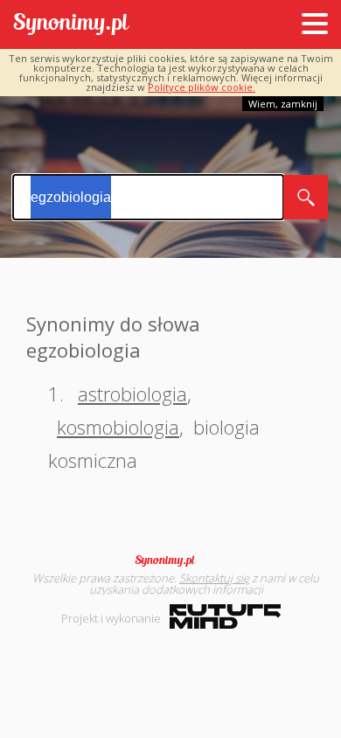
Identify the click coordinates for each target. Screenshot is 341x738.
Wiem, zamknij (282, 103)
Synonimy (170, 560)
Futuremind (225, 616)
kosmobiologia (118, 427)
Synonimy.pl (71, 25)
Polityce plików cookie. (201, 87)
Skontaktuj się (214, 578)
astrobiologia (132, 393)
